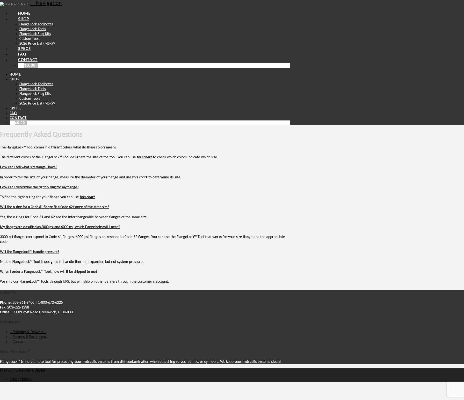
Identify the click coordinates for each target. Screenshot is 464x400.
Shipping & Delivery (28, 332)
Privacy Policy (20, 379)
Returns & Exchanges (29, 337)
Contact (19, 342)
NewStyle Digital (32, 370)
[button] (46, 3)
